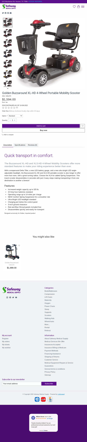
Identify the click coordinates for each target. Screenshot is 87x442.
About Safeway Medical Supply (56, 338)
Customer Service (51, 360)
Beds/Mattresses (51, 291)
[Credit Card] (50, 400)
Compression (50, 294)
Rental (47, 327)
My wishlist (6, 348)
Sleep (47, 309)
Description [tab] (7, 145)
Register (5, 338)
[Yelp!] (43, 401)
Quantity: (5, 120)
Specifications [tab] (20, 145)
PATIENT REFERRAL (35, 1)
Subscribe (49, 384)
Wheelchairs (49, 321)
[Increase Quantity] (14, 120)
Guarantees (49, 366)
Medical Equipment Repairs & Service (59, 363)
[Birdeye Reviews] (37, 401)
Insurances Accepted (52, 344)
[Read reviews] (9, 107)
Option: (5, 116)
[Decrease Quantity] (10, 120)
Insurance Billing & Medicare (55, 348)
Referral (48, 330)
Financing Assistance (53, 354)
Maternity (48, 300)
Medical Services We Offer (55, 341)
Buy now (43, 130)
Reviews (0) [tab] (32, 145)
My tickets (6, 344)
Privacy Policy (50, 372)
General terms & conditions (55, 369)
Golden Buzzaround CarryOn (11, 264)
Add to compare (8, 134)
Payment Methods (51, 351)
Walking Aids (49, 318)
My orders (6, 341)
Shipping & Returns (52, 357)
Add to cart (40, 126)
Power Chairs (50, 306)
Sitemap (48, 375)
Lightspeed (61, 394)
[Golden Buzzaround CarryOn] (11, 251)
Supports (48, 312)
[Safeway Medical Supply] (9, 7)
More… (47, 324)
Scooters (48, 315)
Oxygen (47, 303)
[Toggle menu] (83, 7)
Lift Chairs (48, 297)
